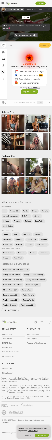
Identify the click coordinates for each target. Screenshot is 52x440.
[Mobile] (5, 211)
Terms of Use (7, 339)
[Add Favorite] (3, 45)
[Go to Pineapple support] (4, 412)
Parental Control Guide (10, 352)
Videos (31, 9)
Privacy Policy (7, 334)
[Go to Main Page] (16, 3)
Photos (43, 9)
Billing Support (7, 373)
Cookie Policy (33, 431)
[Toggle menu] (3, 3)
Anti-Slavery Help (8, 356)
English (40, 322)
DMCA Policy (7, 343)
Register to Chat (29, 92)
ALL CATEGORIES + (11, 310)
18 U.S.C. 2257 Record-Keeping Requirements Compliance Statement (23, 421)
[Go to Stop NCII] (16, 412)
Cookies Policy (7, 347)
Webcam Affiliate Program (36, 343)
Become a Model (33, 334)
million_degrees (10, 202)
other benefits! (34, 88)
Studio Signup (32, 339)
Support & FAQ (7, 368)
